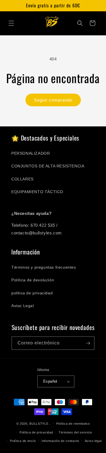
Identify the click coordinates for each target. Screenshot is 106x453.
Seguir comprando (53, 100)
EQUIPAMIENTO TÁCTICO (37, 191)
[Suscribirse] (88, 343)
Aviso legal (93, 441)
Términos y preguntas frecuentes (43, 267)
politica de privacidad (32, 293)
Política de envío (23, 441)
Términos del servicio (75, 432)
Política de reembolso (73, 423)
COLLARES (22, 179)
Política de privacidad (36, 432)
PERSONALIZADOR (30, 153)
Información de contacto (60, 441)
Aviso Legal (22, 305)
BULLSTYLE (38, 423)
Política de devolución (32, 280)
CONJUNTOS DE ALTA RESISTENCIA (47, 166)
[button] (11, 23)
